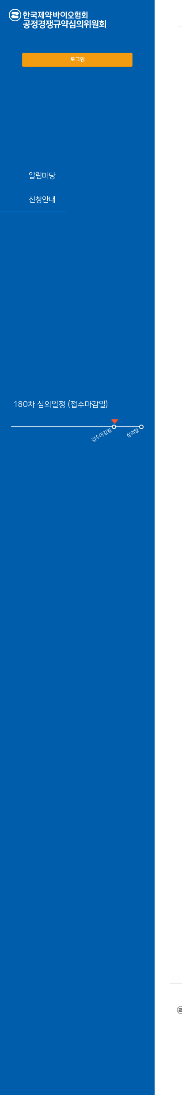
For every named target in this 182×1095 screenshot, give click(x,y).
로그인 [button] (77, 59)
